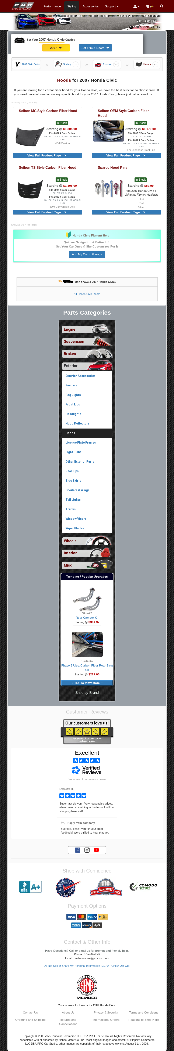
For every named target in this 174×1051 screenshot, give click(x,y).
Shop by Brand (87, 693)
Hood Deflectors (78, 423)
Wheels (70, 541)
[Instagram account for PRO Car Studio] (87, 850)
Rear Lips (72, 471)
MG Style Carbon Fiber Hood (48, 111)
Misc (68, 565)
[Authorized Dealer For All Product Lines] (68, 887)
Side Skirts (73, 480)
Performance (52, 6)
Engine (69, 329)
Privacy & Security (106, 1012)
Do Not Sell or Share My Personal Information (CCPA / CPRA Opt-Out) (87, 965)
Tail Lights (73, 499)
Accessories (91, 6)
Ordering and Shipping (30, 1019)
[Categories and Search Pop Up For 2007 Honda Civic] (162, 6)
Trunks (71, 509)
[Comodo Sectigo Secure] (143, 886)
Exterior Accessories (80, 376)
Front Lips (73, 404)
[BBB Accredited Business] (30, 886)
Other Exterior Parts (80, 461)
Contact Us (30, 1012)
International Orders (106, 1019)
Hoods (70, 433)
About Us (68, 1012)
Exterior (71, 366)
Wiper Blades (75, 528)
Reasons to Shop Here (143, 1019)
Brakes (70, 354)
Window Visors (76, 518)
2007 (54, 48)
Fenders (71, 385)
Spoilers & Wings (78, 490)
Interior (70, 553)
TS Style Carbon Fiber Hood (47, 167)
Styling (71, 6)
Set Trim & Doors (93, 48)
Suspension (74, 341)
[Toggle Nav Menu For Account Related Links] (136, 6)
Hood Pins (112, 167)
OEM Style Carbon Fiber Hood (123, 113)
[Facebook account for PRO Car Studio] (77, 850)
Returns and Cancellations (68, 1022)
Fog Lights (73, 395)
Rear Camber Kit (87, 617)
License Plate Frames (81, 442)
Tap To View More (87, 683)
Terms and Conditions (143, 1012)
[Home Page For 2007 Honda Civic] (22, 5)
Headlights (73, 414)
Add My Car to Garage (87, 254)
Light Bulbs (73, 452)
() (151, 6)
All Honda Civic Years (87, 294)
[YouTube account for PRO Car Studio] (96, 850)
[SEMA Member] (87, 987)
